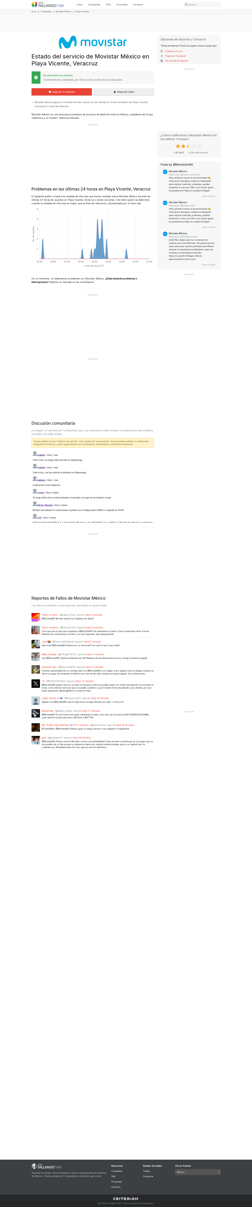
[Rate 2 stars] (183, 146)
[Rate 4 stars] (194, 146)
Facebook (148, 1176)
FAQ (108, 4)
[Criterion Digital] (126, 1199)
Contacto (138, 4)
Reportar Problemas (63, 91)
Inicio (79, 4)
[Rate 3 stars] (189, 146)
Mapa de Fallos (125, 91)
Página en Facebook (175, 56)
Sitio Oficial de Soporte (176, 60)
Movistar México (63, 11)
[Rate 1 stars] (178, 146)
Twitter (146, 1171)
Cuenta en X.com (174, 51)
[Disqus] (93, 486)
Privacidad (121, 4)
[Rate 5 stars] (200, 146)
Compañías (94, 4)
